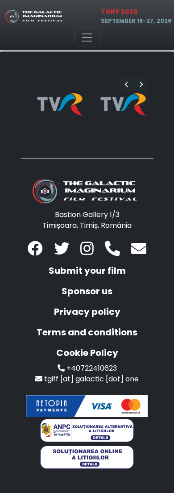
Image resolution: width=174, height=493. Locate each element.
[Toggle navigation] (87, 37)
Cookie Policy (87, 353)
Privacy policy (87, 311)
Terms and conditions (87, 332)
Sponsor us (87, 291)
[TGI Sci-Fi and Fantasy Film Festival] (35, 16)
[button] (126, 84)
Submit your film (87, 270)
